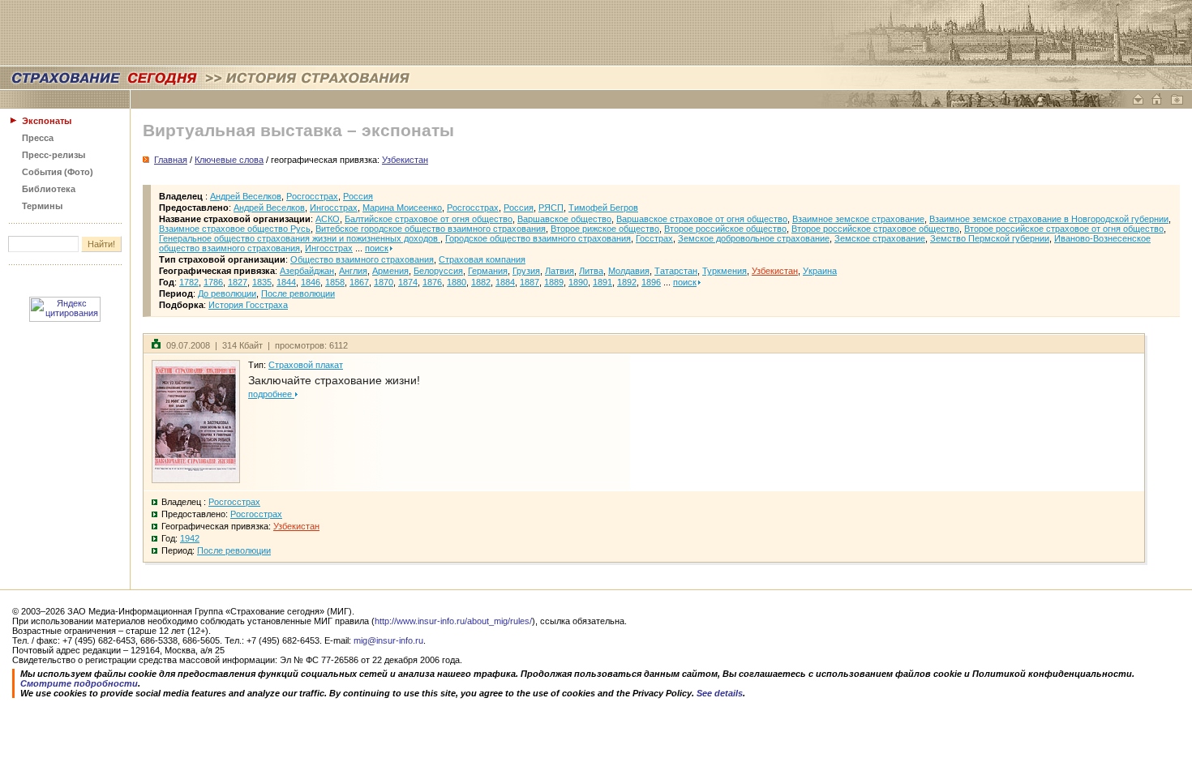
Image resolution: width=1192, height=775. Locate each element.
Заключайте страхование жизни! (334, 380)
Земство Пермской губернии (989, 238)
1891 (602, 282)
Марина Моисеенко (402, 207)
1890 (578, 282)
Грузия (526, 271)
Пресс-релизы (53, 155)
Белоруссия (438, 271)
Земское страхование (879, 238)
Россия (358, 196)
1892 (627, 282)
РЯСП (551, 207)
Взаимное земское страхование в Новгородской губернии (1048, 219)
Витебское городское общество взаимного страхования (430, 228)
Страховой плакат (305, 365)
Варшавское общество (564, 219)
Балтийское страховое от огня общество (428, 219)
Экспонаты (46, 121)
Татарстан (675, 271)
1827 (237, 282)
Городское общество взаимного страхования (538, 238)
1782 (189, 282)
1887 (529, 282)
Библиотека (48, 189)
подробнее (271, 394)
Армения (390, 271)
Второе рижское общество (605, 228)
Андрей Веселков (245, 196)
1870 (383, 282)
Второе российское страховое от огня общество (1064, 228)
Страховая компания (482, 259)
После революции (298, 293)
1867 (359, 282)
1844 (286, 282)
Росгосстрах (312, 196)
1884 (505, 282)
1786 (213, 282)
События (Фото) (57, 172)
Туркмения (724, 271)
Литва (591, 271)
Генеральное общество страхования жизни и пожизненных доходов (299, 238)
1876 (432, 282)
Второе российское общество (725, 228)
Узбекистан (775, 271)
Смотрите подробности (79, 683)
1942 (189, 538)
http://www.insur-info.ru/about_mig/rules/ (453, 621)
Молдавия (629, 271)
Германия (488, 271)
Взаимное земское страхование (858, 219)
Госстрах (654, 238)
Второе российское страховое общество (875, 228)
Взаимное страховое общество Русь (235, 228)
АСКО (327, 219)
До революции (227, 293)
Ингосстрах (334, 207)
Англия (353, 271)
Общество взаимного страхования (362, 259)
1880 (456, 282)
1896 (651, 282)
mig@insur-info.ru (388, 640)
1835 (262, 282)
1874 (408, 282)
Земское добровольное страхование (754, 238)
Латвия (559, 271)
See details (720, 693)
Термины (42, 206)
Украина (820, 271)
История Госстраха (248, 305)
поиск (376, 248)
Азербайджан (307, 271)
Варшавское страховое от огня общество (701, 219)
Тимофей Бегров (603, 207)
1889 (554, 282)
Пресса (38, 138)
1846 (310, 282)
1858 (335, 282)
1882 (481, 282)
